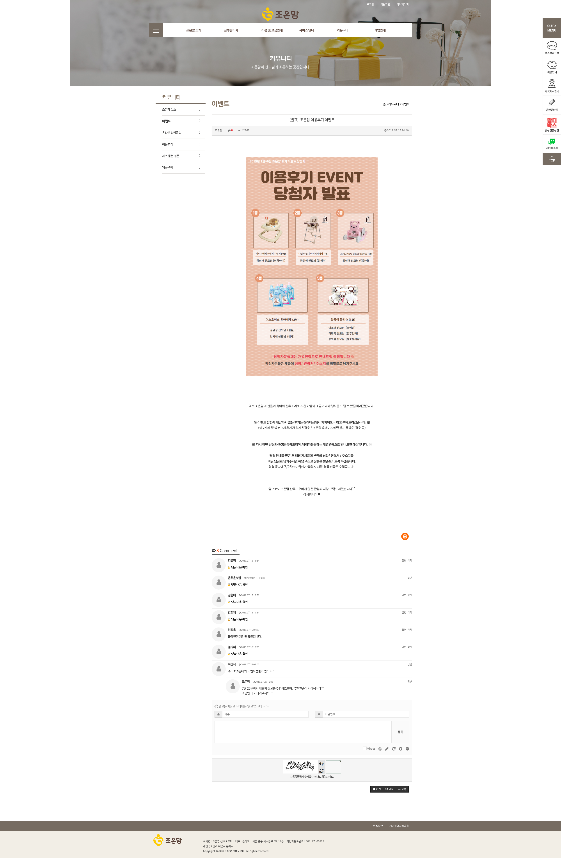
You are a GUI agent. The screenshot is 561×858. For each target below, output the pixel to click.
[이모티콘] (380, 749)
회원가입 (385, 4)
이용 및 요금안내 (272, 30)
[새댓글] (387, 749)
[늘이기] (401, 749)
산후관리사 (231, 30)
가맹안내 (380, 30)
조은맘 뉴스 (169, 109)
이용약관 (378, 826)
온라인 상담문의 (171, 133)
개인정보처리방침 (399, 826)
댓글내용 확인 (239, 567)
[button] (376, 789)
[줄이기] (407, 749)
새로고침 (321, 770)
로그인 (370, 4)
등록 (400, 732)
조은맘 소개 (193, 30)
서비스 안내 (306, 30)
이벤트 (166, 121)
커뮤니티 (342, 30)
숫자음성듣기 (321, 764)
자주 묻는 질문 (170, 156)
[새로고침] (394, 749)
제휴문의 (167, 167)
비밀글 (371, 749)
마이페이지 (403, 4)
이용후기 (167, 144)
